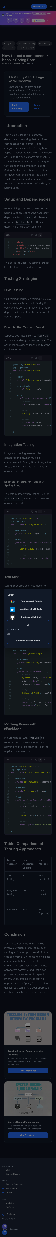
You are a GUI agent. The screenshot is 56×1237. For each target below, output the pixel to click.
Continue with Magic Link (28, 640)
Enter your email (13, 630)
